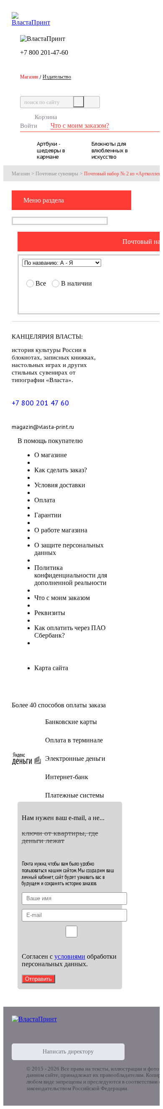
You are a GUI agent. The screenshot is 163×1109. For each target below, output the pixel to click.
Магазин (21, 174)
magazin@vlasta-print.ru (43, 427)
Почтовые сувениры (57, 174)
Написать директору (68, 1051)
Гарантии (47, 515)
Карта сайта (51, 667)
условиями (69, 956)
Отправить (38, 979)
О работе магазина (60, 530)
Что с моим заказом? (80, 125)
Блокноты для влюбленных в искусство (110, 149)
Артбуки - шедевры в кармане (51, 149)
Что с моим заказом (62, 597)
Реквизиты (49, 612)
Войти (28, 125)
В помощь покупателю (50, 440)
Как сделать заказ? (60, 469)
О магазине (50, 454)
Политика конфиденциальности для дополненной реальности (70, 575)
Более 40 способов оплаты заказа (59, 705)
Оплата (44, 500)
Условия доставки (59, 485)
